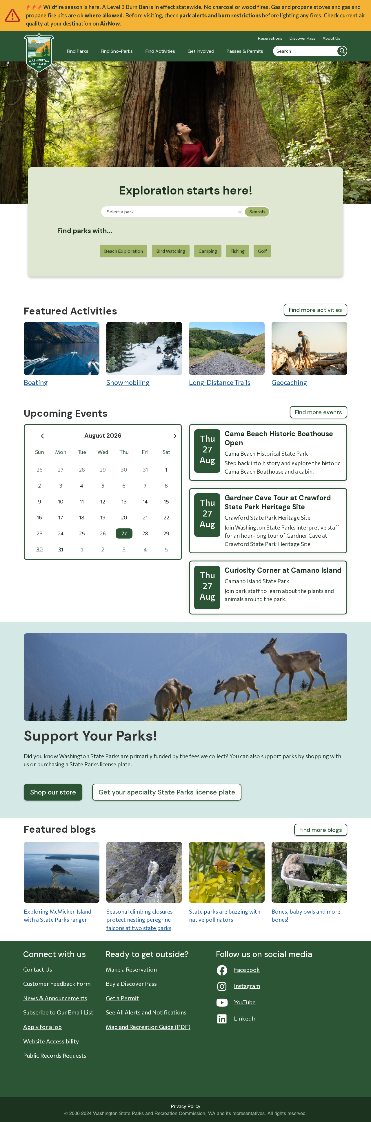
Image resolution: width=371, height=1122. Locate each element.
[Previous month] (42, 436)
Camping (208, 251)
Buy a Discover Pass (131, 983)
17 (60, 517)
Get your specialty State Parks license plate (167, 792)
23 (40, 533)
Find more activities (315, 310)
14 (145, 501)
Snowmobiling (128, 382)
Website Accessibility (51, 1041)
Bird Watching (170, 251)
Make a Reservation (131, 969)
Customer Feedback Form (57, 983)
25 (82, 533)
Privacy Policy (185, 1106)
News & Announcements (55, 997)
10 (60, 501)
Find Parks (77, 51)
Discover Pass (302, 38)
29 (103, 469)
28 (82, 469)
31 (145, 469)
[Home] (39, 49)
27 (60, 469)
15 (166, 501)
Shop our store (53, 792)
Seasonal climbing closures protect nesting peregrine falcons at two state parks (139, 919)
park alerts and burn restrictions (220, 15)
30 (124, 469)
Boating (36, 382)
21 (145, 517)
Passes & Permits (245, 51)
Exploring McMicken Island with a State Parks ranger (57, 915)
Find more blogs (320, 830)
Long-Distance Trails (219, 382)
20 (124, 517)
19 (103, 517)
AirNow (110, 23)
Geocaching (289, 382)
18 (81, 517)
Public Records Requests (54, 1055)
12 (102, 501)
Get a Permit (122, 997)
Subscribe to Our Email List (58, 1012)
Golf (262, 251)
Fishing (237, 251)
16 (39, 517)
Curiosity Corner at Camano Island (283, 570)
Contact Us (37, 969)
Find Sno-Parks (117, 51)
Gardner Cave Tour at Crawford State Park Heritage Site (278, 502)
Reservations (270, 38)
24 (60, 533)
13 (124, 501)
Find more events (318, 412)
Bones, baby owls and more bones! (306, 915)
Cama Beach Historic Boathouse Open (279, 438)
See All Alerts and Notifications (146, 1012)
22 (166, 517)
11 (82, 501)
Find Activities (160, 51)
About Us (331, 38)
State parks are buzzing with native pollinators (224, 915)
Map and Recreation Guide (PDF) (148, 1026)
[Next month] (175, 436)
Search (342, 50)
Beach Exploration (123, 251)
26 (40, 469)
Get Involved (201, 51)
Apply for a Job (42, 1026)
